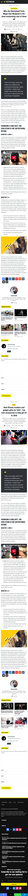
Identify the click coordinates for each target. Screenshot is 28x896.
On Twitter (4, 820)
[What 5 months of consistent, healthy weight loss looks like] (7, 327)
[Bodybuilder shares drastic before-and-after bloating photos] (21, 327)
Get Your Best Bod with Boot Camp (20, 318)
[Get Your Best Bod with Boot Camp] (21, 312)
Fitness (10, 802)
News (15, 802)
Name (2, 377)
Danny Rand (8, 29)
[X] (7, 278)
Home (11, 5)
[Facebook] (3, 278)
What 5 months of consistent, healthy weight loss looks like (7, 333)
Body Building (16, 5)
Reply (9, 351)
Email (2, 383)
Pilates (3, 804)
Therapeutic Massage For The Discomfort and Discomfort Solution (7, 319)
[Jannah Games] (8, 2)
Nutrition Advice (21, 802)
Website (3, 389)
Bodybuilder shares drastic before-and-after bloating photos (20, 334)
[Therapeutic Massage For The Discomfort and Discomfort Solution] (7, 312)
